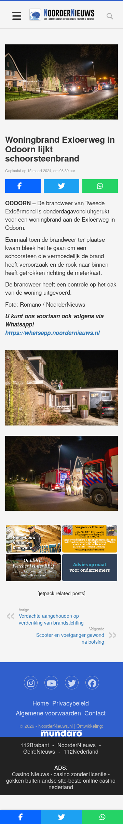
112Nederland (81, 751)
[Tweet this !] (61, 186)
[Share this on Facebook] (23, 186)
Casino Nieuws (30, 774)
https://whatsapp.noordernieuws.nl (52, 333)
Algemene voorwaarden (48, 712)
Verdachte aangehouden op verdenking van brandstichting (51, 616)
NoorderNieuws (76, 745)
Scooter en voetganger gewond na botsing (70, 635)
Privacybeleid (70, 702)
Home (40, 702)
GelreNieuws (39, 751)
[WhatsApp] (100, 186)
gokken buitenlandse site (36, 780)
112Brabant (34, 745)
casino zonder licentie (80, 774)
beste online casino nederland (82, 784)
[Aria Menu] (16, 15)
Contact (95, 712)
